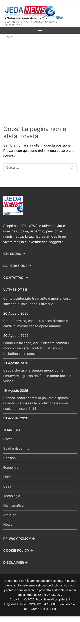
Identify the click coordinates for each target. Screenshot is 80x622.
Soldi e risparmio (16, 448)
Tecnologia (11, 496)
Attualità (9, 515)
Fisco (7, 477)
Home (8, 37)
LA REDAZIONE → (17, 266)
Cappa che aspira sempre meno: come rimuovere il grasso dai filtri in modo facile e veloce (37, 375)
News (7, 524)
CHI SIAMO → (14, 254)
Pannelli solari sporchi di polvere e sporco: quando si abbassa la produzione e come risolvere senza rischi (36, 403)
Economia (10, 467)
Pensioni (10, 458)
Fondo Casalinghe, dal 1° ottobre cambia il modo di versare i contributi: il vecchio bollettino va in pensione (36, 348)
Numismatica (13, 505)
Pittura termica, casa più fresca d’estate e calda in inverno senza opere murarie (35, 323)
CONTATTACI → (15, 278)
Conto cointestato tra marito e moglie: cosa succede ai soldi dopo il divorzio (37, 301)
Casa (7, 486)
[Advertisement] (40, 83)
